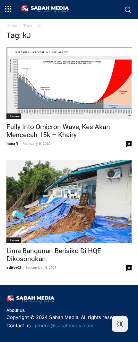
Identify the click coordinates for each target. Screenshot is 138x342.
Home (11, 25)
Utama (13, 116)
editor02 (13, 267)
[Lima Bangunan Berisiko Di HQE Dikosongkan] (69, 201)
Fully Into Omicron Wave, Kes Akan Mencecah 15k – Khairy (58, 131)
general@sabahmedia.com (63, 326)
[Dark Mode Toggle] (119, 323)
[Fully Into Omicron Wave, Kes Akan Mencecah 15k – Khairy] (69, 83)
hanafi (12, 143)
